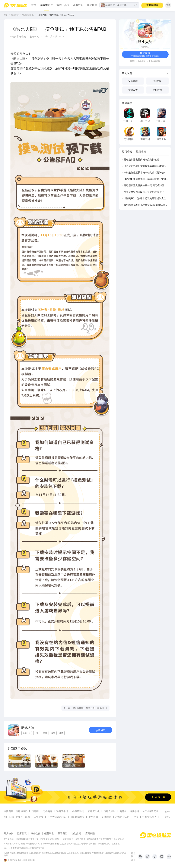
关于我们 (62, 833)
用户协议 (8, 833)
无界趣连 (47, 811)
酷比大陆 (15, 15)
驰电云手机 (62, 811)
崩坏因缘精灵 (77, 817)
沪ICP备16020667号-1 (50, 839)
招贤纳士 (49, 833)
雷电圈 (35, 811)
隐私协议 (22, 833)
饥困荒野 (106, 817)
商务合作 (35, 833)
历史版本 (92, 5)
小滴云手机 (78, 811)
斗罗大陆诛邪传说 (57, 817)
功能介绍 (76, 833)
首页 (33, 5)
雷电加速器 (22, 811)
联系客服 (116, 843)
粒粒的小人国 (122, 817)
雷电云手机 (94, 811)
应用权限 (90, 833)
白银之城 (38, 817)
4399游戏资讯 (150, 811)
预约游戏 (100, 730)
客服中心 (78, 5)
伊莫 (136, 817)
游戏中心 (45, 5)
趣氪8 (123, 811)
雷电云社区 (109, 811)
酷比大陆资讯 (28, 15)
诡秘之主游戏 (23, 817)
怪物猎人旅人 (150, 817)
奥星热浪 (93, 817)
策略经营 (145, 47)
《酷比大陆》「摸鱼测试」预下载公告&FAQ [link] (55, 15)
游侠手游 (134, 811)
